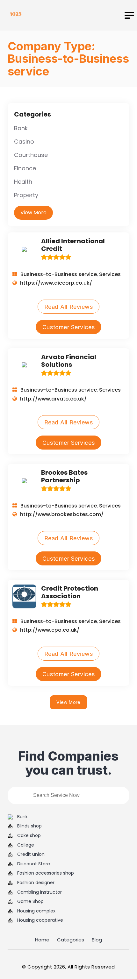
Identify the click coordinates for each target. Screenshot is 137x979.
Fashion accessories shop (45, 873)
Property (26, 195)
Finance (25, 168)
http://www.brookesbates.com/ (62, 514)
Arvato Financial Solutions (68, 360)
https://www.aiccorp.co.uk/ (56, 283)
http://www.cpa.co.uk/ (49, 630)
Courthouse (31, 155)
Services (110, 274)
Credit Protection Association (69, 592)
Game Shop (30, 901)
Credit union (31, 854)
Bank (21, 128)
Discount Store (33, 864)
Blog (97, 939)
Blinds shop (29, 826)
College (25, 845)
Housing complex (36, 911)
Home (42, 939)
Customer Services (68, 327)
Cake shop (29, 836)
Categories (70, 939)
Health (23, 182)
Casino (24, 141)
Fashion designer (35, 883)
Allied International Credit (73, 245)
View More (33, 212)
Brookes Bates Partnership (64, 476)
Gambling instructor (39, 892)
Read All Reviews (68, 306)
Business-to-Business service (58, 274)
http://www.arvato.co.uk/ (53, 398)
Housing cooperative (40, 920)
